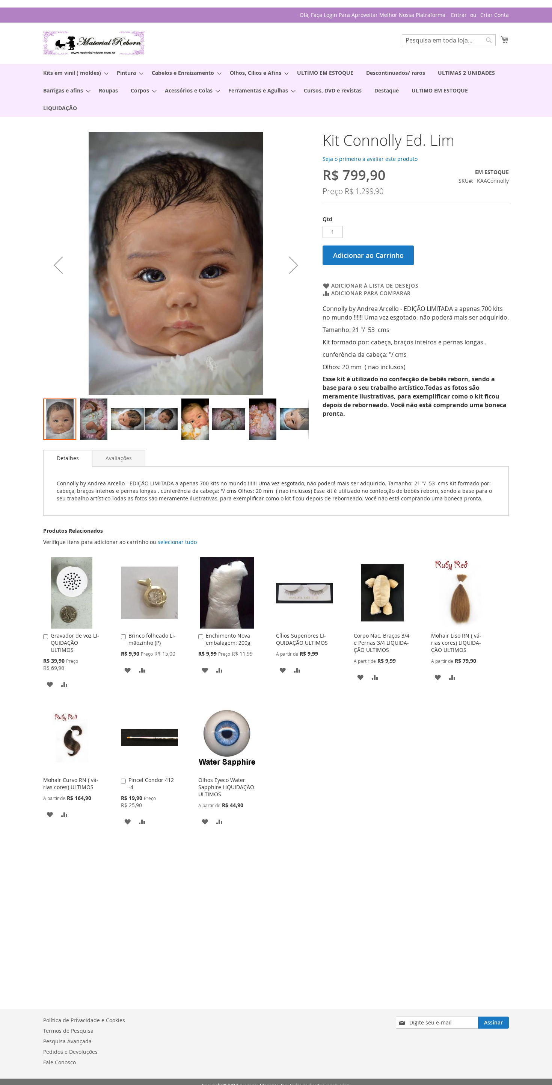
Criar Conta (494, 14)
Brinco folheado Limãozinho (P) (152, 639)
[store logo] (94, 43)
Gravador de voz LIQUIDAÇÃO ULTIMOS (75, 642)
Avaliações (119, 458)
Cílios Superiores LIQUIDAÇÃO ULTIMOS (302, 639)
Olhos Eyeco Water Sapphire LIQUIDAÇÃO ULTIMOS (226, 787)
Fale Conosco (59, 1062)
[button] (58, 265)
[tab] (67, 458)
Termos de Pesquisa (68, 1030)
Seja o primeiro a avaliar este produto (370, 158)
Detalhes (68, 458)
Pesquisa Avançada (67, 1041)
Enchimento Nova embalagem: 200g (228, 639)
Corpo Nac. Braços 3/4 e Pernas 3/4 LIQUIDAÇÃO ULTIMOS (381, 642)
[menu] (276, 90)
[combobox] (449, 40)
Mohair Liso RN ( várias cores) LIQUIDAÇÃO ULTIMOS (456, 642)
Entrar (459, 14)
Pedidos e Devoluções (70, 1051)
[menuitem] (74, 73)
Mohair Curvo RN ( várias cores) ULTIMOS (70, 783)
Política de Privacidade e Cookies (84, 1020)
